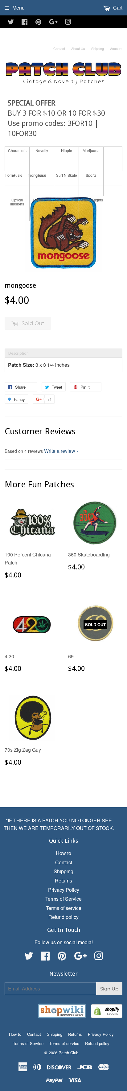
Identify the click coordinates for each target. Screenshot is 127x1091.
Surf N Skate (66, 175)
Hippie (66, 150)
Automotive (41, 199)
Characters (17, 150)
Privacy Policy (63, 889)
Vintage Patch (66, 199)
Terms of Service (63, 898)
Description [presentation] (18, 353)
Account (116, 48)
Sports (91, 175)
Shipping (97, 48)
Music (17, 175)
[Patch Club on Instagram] (68, 22)
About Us (78, 48)
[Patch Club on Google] (53, 22)
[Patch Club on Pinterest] (38, 22)
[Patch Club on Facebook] (24, 22)
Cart (117, 7)
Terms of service (63, 907)
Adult (42, 175)
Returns (63, 880)
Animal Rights (91, 199)
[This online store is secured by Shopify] (106, 1012)
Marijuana (91, 150)
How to (63, 853)
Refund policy (63, 916)
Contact (59, 48)
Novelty (41, 150)
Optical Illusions (17, 201)
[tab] (63, 353)
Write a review (59, 450)
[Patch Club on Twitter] (11, 22)
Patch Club (68, 1053)
